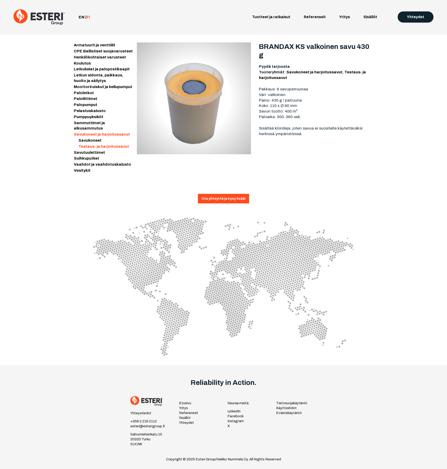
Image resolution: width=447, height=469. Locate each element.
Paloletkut (84, 93)
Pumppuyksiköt (88, 117)
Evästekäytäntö (289, 413)
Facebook (235, 416)
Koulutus (82, 63)
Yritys (344, 17)
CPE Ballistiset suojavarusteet (103, 51)
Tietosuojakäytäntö (291, 403)
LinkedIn (233, 411)
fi (88, 17)
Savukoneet (90, 140)
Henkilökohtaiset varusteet (100, 57)
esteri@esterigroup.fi (147, 426)
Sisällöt (370, 17)
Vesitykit (82, 170)
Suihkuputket (86, 158)
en (82, 17)
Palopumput (85, 105)
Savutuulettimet (89, 152)
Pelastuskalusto (90, 111)
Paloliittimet (85, 98)
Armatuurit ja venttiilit (94, 45)
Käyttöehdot (286, 408)
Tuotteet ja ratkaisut (271, 17)
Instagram (235, 421)
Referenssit (315, 17)
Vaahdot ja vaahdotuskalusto (102, 164)
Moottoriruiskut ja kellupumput (103, 87)
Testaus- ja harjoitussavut (103, 146)
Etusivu (185, 403)
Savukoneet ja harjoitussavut (102, 134)
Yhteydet (415, 17)
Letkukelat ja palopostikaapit (102, 69)
